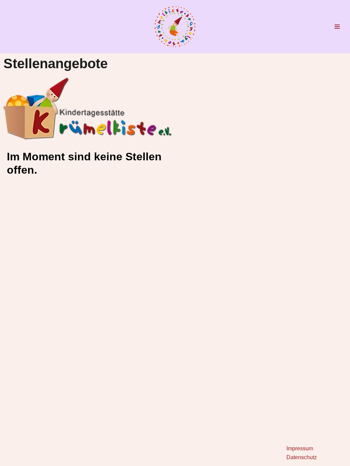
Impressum (299, 448)
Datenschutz (301, 457)
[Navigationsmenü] (337, 26)
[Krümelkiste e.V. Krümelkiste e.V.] (175, 26)
